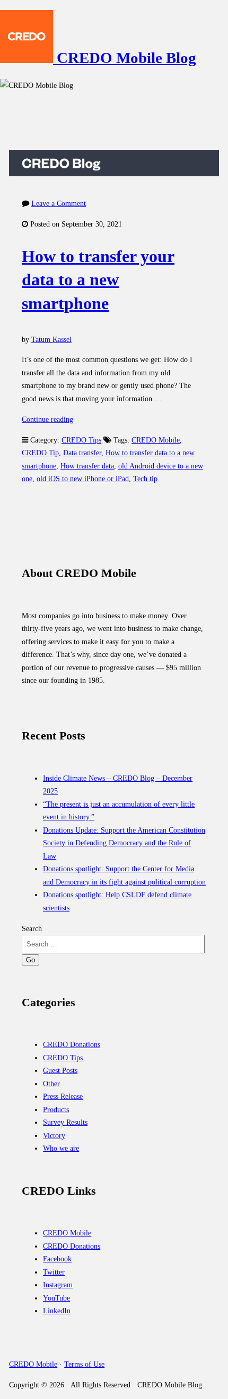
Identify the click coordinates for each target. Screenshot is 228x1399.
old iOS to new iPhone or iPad (83, 478)
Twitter (54, 1272)
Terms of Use (84, 1364)
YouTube (56, 1298)
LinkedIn (57, 1310)
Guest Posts (60, 1070)
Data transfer (82, 452)
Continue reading (47, 419)
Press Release (63, 1096)
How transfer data (87, 466)
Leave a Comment (58, 203)
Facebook (57, 1258)
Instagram (58, 1284)
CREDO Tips (81, 440)
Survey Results (65, 1122)
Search (32, 928)
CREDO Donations (71, 1044)
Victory (54, 1135)
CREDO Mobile (155, 440)
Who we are (61, 1148)
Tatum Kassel (51, 339)
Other (51, 1083)
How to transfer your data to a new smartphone (98, 280)
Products (56, 1109)
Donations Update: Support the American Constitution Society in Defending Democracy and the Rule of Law (124, 843)
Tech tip (145, 478)
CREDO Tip (40, 452)
